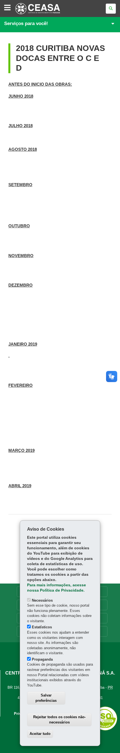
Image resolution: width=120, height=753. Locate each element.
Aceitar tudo (40, 734)
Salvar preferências (46, 698)
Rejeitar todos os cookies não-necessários (59, 719)
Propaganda (42, 659)
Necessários (42, 600)
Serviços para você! (26, 23)
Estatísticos (42, 627)
